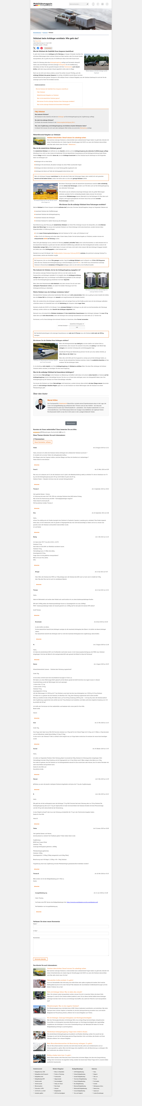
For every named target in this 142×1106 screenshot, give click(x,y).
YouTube (102, 4)
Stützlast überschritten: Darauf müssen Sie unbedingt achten (66, 138)
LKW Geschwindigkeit (59, 1093)
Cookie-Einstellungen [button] (98, 1093)
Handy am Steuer (58, 1083)
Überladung (83, 128)
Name (35, 924)
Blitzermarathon (38, 1086)
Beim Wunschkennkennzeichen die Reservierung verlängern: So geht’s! (69, 1043)
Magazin (95, 1074)
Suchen (87, 4)
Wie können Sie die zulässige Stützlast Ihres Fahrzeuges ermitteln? (56, 101)
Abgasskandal (57, 1079)
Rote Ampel (57, 1086)
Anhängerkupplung (55, 62)
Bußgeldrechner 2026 (40, 1071)
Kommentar (36, 937)
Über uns (95, 1076)
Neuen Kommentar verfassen (42, 442)
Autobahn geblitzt (39, 1093)
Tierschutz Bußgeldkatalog (80, 1079)
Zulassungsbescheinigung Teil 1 (66, 122)
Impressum (96, 1090)
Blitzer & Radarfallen (59, 1071)
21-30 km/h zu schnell (40, 1090)
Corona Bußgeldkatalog (79, 1090)
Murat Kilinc (38, 41)
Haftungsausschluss (98, 1086)
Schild (45, 238)
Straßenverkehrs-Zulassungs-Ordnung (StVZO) (67, 253)
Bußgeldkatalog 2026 (48, 5)
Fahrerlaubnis (68, 67)
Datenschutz (96, 1088)
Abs (79, 262)
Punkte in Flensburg (59, 1074)
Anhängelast (62, 64)
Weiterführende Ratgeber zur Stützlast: (48, 95)
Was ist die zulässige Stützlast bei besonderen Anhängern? (53, 104)
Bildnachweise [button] (71, 423)
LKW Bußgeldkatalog (79, 1071)
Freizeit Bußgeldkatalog (79, 1081)
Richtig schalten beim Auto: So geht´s (59, 1055)
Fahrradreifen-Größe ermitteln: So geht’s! (60, 980)
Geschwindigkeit (58, 1081)
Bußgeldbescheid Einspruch (41, 1074)
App (93, 4)
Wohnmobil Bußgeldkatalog (80, 1088)
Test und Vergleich (78, 1093)
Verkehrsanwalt (38, 1083)
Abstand (56, 1088)
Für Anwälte (96, 1081)
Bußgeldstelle (57, 1090)
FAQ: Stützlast (41, 92)
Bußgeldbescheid (39, 1076)
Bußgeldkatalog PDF (40, 1079)
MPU (42, 1088)
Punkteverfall (57, 1076)
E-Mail (35, 931)
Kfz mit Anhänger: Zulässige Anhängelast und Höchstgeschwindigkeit (69, 1018)
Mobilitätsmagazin (44, 4)
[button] (34, 48)
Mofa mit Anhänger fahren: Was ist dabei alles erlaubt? (64, 992)
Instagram (107, 4)
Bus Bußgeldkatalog (78, 1083)
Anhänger (45, 32)
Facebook (98, 4)
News (94, 1071)
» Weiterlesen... (72, 144)
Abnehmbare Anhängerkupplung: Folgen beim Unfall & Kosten (67, 1032)
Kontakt (95, 1083)
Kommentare (48, 48)
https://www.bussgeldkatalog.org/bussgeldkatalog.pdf (82, 902)
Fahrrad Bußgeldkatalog (79, 1074)
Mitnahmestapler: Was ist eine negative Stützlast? (63, 1006)
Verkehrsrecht (63, 403)
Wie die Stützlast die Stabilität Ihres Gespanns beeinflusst (52, 89)
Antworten (36, 465)
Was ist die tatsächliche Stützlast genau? (48, 98)
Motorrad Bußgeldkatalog (80, 1086)
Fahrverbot (37, 1088)
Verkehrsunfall (38, 1081)
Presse (95, 1079)
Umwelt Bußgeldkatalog (79, 1076)
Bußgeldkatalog (37, 32)
